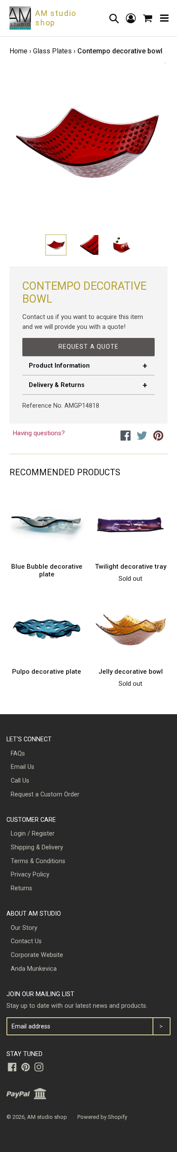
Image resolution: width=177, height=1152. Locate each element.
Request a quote (88, 346)
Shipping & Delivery (37, 847)
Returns (21, 888)
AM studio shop (47, 1117)
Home (18, 51)
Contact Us (26, 941)
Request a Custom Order (45, 794)
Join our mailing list (40, 994)
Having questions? (38, 433)
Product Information (59, 365)
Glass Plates (52, 51)
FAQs (18, 753)
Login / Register (33, 833)
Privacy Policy (30, 874)
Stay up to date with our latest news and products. (76, 1006)
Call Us (20, 780)
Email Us (22, 767)
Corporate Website (37, 955)
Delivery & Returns (57, 385)
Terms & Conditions (38, 861)
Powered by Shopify (102, 1117)
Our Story (24, 928)
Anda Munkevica (34, 968)
